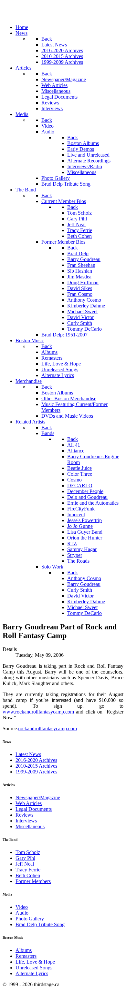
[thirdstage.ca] (37, 16)
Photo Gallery (30, 918)
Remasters (26, 956)
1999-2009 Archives (36, 771)
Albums (24, 950)
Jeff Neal (25, 864)
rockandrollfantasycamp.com (47, 728)
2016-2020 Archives (36, 760)
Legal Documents (34, 809)
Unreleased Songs (34, 967)
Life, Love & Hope (35, 962)
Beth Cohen (28, 875)
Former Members (33, 881)
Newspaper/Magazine (38, 797)
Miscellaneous (30, 826)
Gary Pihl (25, 858)
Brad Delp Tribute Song (40, 924)
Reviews (24, 815)
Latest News (28, 754)
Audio (22, 913)
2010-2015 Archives (36, 766)
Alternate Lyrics (32, 973)
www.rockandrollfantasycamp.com (38, 711)
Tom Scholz (28, 852)
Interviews (26, 820)
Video (22, 907)
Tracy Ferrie (28, 869)
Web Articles (29, 803)
